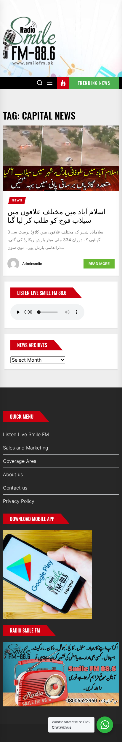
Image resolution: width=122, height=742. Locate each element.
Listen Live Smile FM (26, 434)
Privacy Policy (18, 501)
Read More (99, 263)
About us (13, 474)
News (17, 200)
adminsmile (32, 263)
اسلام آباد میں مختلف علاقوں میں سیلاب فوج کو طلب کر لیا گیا (56, 215)
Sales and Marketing (25, 448)
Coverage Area (19, 461)
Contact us (15, 488)
